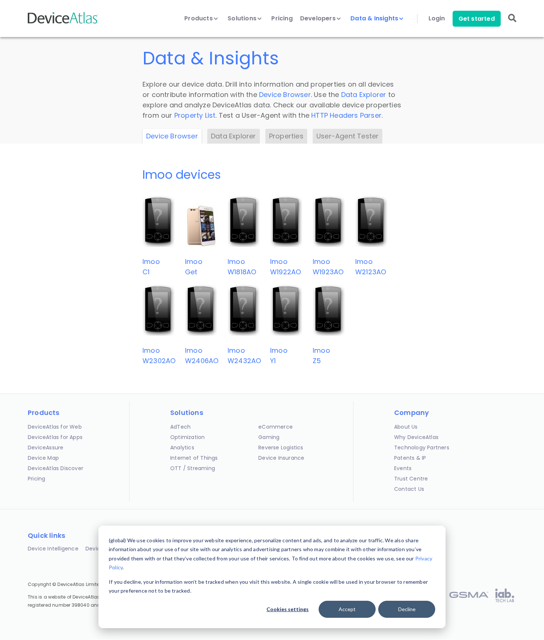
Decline (407, 609)
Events (403, 468)
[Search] (512, 23)
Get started (477, 18)
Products (199, 18)
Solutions (243, 18)
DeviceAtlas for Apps (55, 437)
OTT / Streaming (192, 468)
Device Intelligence (53, 548)
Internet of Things (194, 458)
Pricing (281, 18)
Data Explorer (363, 94)
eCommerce (275, 426)
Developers (318, 18)
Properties (286, 136)
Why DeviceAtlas (416, 437)
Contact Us (409, 489)
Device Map (43, 458)
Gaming (268, 437)
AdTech (180, 426)
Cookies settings (287, 609)
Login (437, 18)
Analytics (182, 447)
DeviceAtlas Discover (55, 468)
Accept (347, 609)
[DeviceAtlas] (63, 22)
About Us (406, 426)
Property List (195, 115)
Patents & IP (410, 458)
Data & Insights (375, 18)
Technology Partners (421, 447)
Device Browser (285, 94)
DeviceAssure (45, 447)
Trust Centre (411, 478)
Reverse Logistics (280, 447)
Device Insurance (281, 458)
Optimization (187, 437)
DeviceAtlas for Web (55, 426)
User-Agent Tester (347, 136)
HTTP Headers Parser (346, 115)
